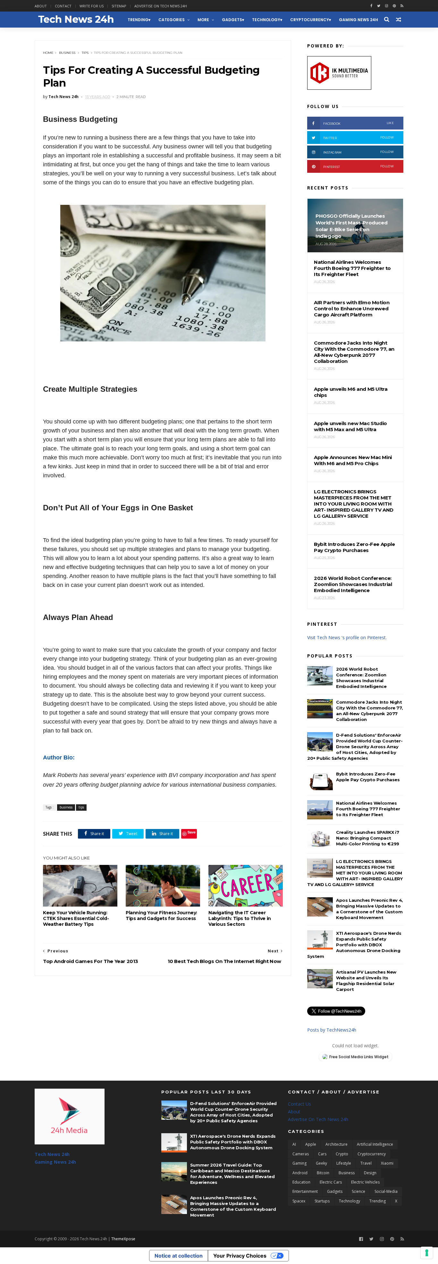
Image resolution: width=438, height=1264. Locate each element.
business (67, 53)
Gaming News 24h (358, 19)
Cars (322, 1154)
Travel (366, 1163)
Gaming (299, 1163)
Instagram (358, 152)
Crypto (342, 1154)
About (41, 6)
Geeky (321, 1163)
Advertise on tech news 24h (160, 6)
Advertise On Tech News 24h (318, 1119)
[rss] (401, 6)
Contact (63, 6)
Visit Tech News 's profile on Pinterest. (347, 637)
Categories (171, 19)
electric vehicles (365, 1182)
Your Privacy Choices (239, 1255)
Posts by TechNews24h (331, 1030)
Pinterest (358, 166)
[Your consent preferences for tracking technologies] (427, 1253)
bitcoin (323, 1173)
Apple (310, 1144)
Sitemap (119, 6)
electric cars (331, 1182)
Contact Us (299, 1104)
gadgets (232, 19)
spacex (298, 1201)
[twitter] (378, 6)
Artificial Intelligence (375, 1144)
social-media (386, 1191)
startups (322, 1201)
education (301, 1182)
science (358, 1191)
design (370, 1173)
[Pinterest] (394, 6)
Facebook (358, 123)
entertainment (305, 1191)
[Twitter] (371, 1239)
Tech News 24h (52, 1154)
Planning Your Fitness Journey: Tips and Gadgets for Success (161, 915)
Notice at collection (179, 1255)
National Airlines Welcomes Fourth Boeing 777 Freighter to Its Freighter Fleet (368, 808)
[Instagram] (386, 6)
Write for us (92, 6)
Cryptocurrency (309, 19)
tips (85, 53)
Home (48, 53)
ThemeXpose (123, 1239)
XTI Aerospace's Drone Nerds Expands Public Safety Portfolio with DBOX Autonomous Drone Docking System (354, 945)
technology (266, 19)
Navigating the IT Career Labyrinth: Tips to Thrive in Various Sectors (239, 918)
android (299, 1173)
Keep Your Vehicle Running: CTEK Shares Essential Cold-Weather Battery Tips (76, 918)
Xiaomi (387, 1163)
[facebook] (371, 6)
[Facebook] (361, 1239)
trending (138, 19)
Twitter (358, 138)
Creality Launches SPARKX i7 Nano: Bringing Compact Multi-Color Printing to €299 (367, 838)
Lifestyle (343, 1163)
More (203, 19)
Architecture (336, 1144)
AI (294, 1144)
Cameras (300, 1154)
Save (192, 832)
